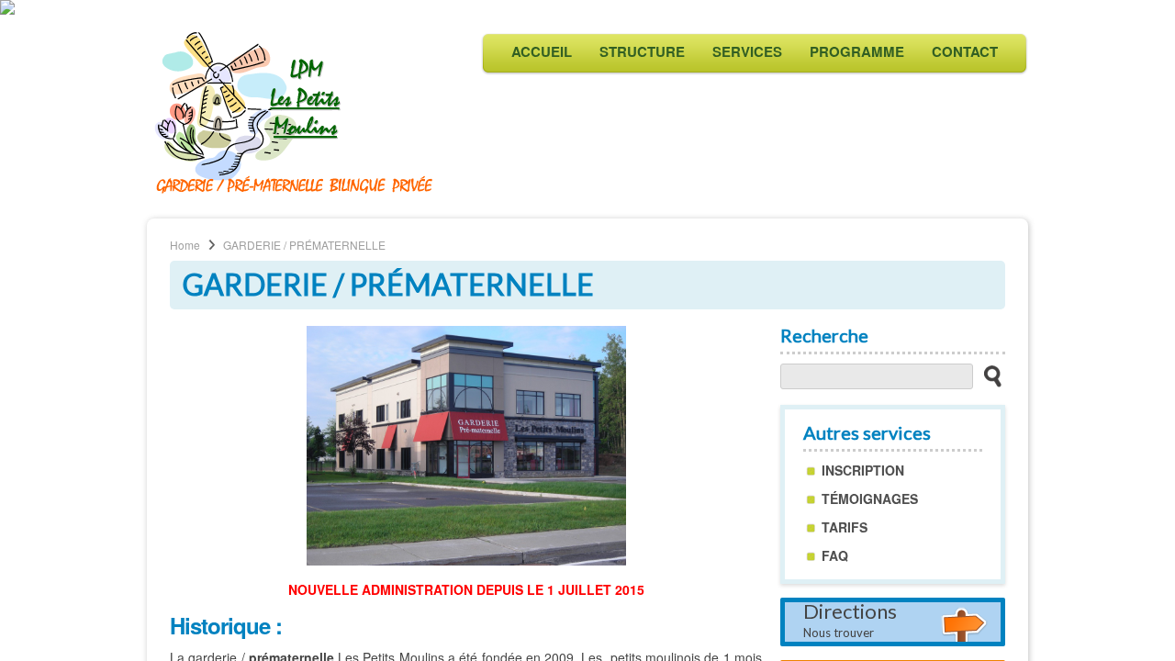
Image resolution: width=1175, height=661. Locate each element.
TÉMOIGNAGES (870, 498)
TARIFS (844, 527)
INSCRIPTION (863, 470)
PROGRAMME (857, 51)
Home (185, 244)
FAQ (835, 555)
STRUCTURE (642, 51)
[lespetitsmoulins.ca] (295, 192)
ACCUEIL (541, 51)
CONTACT (965, 51)
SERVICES (747, 51)
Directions (850, 621)
